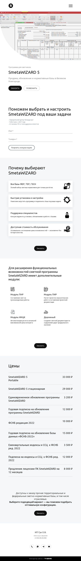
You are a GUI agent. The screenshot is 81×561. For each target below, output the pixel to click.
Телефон (12, 139)
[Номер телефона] (32, 546)
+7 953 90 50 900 (41, 538)
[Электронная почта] (49, 546)
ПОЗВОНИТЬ (31, 88)
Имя (10, 131)
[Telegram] (43, 546)
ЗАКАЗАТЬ (15, 88)
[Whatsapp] (37, 546)
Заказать (40, 248)
